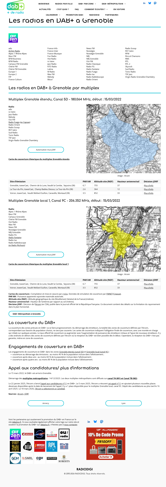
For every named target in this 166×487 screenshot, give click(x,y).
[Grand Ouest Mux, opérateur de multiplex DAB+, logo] (15, 458)
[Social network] (149, 3)
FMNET (109, 294)
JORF (27, 394)
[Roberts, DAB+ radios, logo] (64, 458)
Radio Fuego (14, 122)
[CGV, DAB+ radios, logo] (39, 458)
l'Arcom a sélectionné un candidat (50, 388)
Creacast (117, 294)
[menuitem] (45, 3)
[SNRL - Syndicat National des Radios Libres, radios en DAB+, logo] (27, 458)
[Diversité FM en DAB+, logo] (51, 434)
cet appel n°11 (114, 383)
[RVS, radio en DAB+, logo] (64, 446)
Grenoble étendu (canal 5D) (71, 351)
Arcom (38, 304)
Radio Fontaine (15, 237)
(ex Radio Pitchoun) (17, 245)
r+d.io (65, 294)
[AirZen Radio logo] (13, 38)
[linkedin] (144, 3)
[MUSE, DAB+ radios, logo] (51, 458)
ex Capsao (25, 122)
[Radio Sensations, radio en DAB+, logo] (39, 446)
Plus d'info (148, 185)
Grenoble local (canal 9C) (97, 351)
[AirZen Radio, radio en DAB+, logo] (15, 434)
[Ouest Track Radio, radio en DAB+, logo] (15, 446)
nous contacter (70, 424)
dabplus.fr (16, 422)
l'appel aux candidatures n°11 (53, 383)
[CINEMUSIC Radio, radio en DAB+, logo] (39, 434)
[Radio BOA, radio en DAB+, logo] (27, 446)
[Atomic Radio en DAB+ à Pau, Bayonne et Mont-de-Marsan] (27, 434)
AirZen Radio (14, 51)
